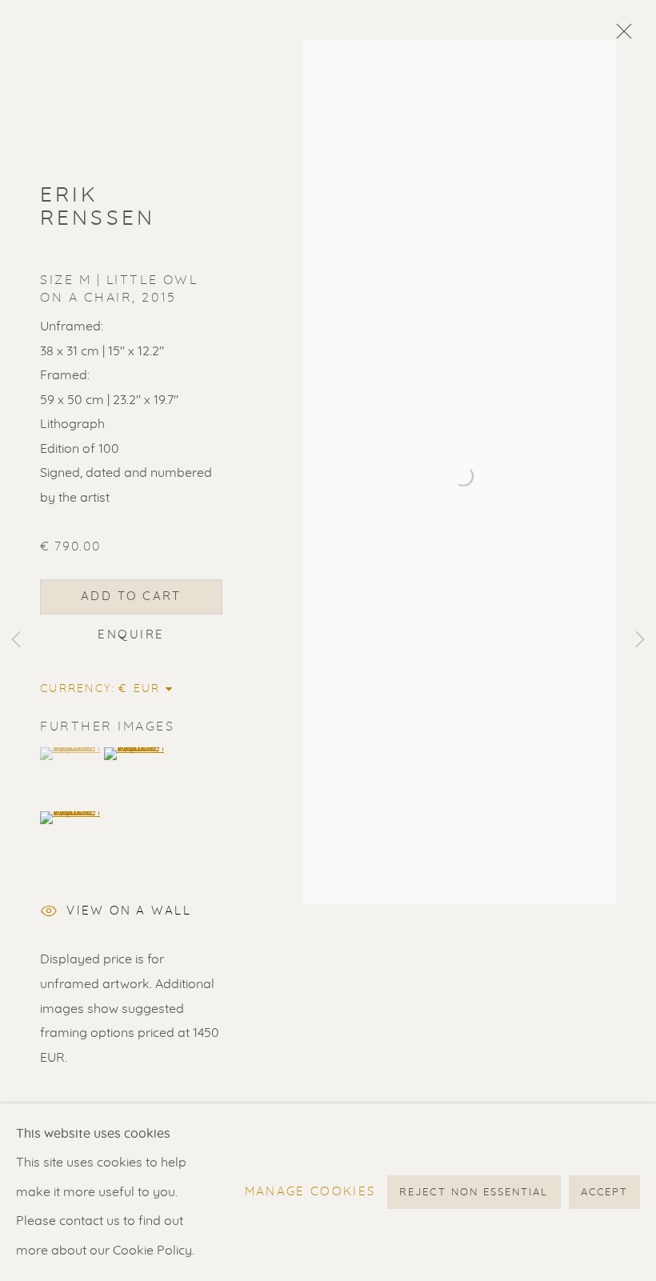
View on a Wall (128, 911)
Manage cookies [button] (310, 1192)
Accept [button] (604, 1192)
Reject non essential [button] (473, 1192)
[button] (70, 753)
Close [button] (620, 36)
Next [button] (640, 640)
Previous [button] (16, 640)
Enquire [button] (131, 635)
